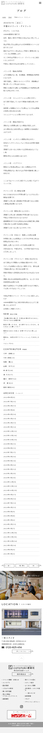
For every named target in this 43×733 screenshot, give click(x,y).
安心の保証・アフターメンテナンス (10, 695)
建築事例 (6, 699)
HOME (4, 17)
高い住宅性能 (7, 691)
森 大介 (19, 23)
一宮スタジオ (30, 693)
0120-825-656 (14, 647)
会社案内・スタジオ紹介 (32, 689)
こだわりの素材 (8, 688)
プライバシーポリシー (32, 702)
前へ (9, 565)
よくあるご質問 (30, 685)
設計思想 (6, 685)
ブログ (10, 17)
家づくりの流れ (30, 680)
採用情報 (28, 696)
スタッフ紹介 (29, 683)
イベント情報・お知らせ (11, 680)
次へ (34, 565)
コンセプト (6, 683)
